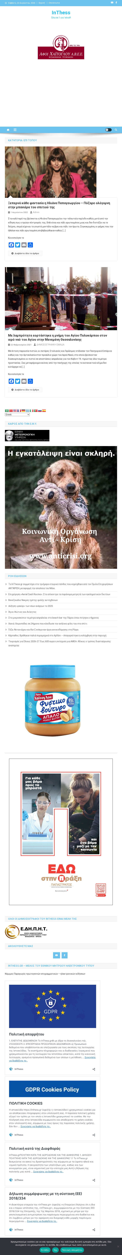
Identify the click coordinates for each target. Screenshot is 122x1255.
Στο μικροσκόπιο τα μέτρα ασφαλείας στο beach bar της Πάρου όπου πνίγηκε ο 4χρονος (53, 617)
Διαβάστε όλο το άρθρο (27, 253)
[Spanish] (44, 410)
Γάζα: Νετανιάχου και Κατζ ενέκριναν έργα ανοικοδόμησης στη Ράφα (43, 629)
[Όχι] (118, 1246)
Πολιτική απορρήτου (72, 1250)
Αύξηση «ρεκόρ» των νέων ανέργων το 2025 (30, 606)
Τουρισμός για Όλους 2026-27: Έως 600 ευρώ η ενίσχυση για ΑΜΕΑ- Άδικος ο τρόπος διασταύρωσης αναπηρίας (59, 643)
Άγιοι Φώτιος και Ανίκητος (22, 612)
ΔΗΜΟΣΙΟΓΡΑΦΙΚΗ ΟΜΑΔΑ (50, 344)
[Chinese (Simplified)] (11, 410)
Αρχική (42, 3)
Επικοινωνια (54, 3)
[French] (19, 410)
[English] (15, 410)
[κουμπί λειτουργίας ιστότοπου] (108, 129)
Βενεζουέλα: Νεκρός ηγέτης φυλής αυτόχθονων (33, 600)
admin (36, 212)
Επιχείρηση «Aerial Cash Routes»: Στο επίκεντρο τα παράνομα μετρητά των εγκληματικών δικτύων (59, 594)
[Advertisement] (61, 100)
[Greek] (28, 410)
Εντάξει (45, 1250)
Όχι (55, 1250)
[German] (23, 410)
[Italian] (32, 410)
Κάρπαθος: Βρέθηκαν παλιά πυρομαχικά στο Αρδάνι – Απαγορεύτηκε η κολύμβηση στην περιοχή (57, 635)
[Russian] (40, 410)
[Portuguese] (36, 410)
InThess (61, 13)
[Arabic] (7, 410)
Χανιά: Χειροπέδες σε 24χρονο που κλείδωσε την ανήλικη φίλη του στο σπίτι (47, 623)
